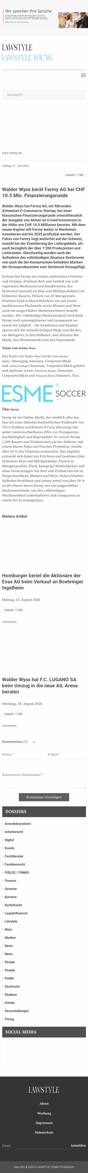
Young (9, 1019)
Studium (11, 995)
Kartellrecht (13, 905)
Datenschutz (44, 1132)
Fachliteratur (14, 856)
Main (8, 929)
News (9, 946)
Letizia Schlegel (18, 366)
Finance (10, 881)
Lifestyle (11, 921)
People (10, 962)
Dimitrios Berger (45, 371)
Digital (9, 840)
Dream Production (62, 1167)
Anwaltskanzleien (18, 824)
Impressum (44, 1123)
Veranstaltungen (17, 1011)
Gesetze (11, 889)
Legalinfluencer (16, 913)
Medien (10, 938)
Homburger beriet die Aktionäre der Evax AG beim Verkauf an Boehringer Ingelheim (42, 582)
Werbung (44, 1113)
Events (10, 848)
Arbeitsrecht (14, 832)
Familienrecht (15, 864)
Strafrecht (12, 986)
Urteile (10, 1003)
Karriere (11, 897)
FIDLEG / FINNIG (17, 873)
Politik (9, 978)
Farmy (15, 409)
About (44, 1104)
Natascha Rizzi (45, 376)
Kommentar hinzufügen (44, 797)
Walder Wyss (26, 348)
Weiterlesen (9, 621)
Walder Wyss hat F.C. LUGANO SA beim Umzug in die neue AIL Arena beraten (40, 686)
